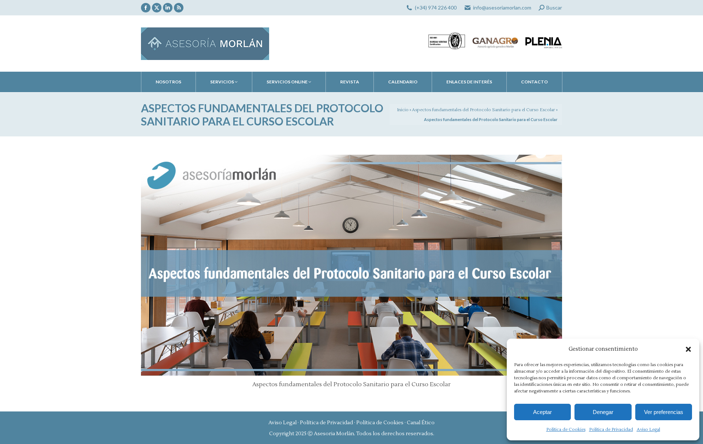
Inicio (403, 110)
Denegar (603, 412)
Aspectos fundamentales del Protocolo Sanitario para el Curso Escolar (483, 110)
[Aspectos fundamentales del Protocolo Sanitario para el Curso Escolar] (351, 265)
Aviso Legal (648, 429)
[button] (688, 349)
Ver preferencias (663, 412)
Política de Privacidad (611, 429)
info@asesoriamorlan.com (502, 7)
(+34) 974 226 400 (436, 7)
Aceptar (542, 412)
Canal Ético (421, 422)
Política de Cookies (565, 429)
